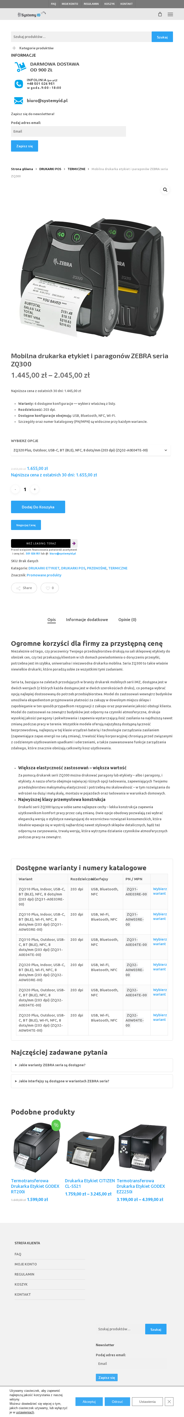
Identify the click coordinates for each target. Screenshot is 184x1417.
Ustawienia (147, 1402)
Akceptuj (89, 1402)
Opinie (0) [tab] (127, 619)
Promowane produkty (44, 575)
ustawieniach (25, 1412)
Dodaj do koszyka (38, 507)
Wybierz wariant (160, 891)
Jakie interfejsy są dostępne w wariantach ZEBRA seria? (64, 1081)
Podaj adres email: (26, 123)
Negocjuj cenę (26, 525)
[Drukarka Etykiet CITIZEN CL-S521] (91, 1147)
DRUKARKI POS (50, 169)
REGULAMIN (24, 1274)
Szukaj (162, 37)
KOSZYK (21, 1284)
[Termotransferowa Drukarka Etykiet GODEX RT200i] (37, 1147)
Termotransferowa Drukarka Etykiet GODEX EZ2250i (141, 1186)
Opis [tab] (51, 619)
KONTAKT (23, 1294)
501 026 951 (33, 553)
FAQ (18, 1254)
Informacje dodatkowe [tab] (87, 619)
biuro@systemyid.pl (63, 553)
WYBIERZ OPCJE (24, 441)
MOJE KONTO (26, 1264)
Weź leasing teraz (41, 543)
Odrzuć (117, 1402)
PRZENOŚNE (97, 568)
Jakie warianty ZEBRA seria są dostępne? (52, 1065)
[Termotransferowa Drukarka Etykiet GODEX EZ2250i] (142, 1147)
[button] (170, 14)
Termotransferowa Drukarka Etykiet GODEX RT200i (35, 1186)
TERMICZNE (76, 169)
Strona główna (22, 169)
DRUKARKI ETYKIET (44, 568)
